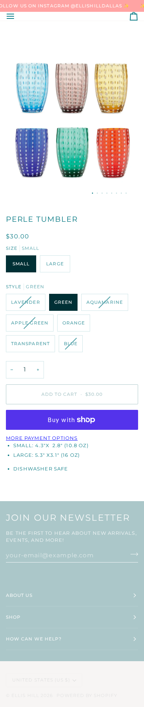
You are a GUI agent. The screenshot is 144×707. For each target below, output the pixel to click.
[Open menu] (17, 16)
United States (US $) (41, 680)
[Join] (132, 554)
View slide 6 (116, 193)
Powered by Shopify (86, 695)
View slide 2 (97, 193)
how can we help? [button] (34, 639)
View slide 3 (102, 193)
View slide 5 (111, 193)
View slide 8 (126, 193)
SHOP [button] (13, 617)
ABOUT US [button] (19, 595)
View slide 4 (106, 193)
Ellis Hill (25, 695)
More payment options (42, 438)
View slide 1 (92, 193)
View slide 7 (121, 193)
